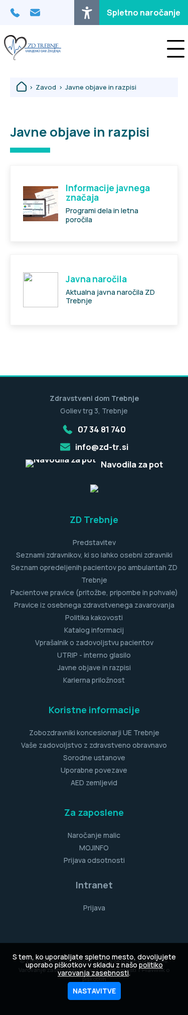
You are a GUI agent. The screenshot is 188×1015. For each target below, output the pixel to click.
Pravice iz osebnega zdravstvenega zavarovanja (94, 605)
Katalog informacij (94, 630)
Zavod (46, 87)
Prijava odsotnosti (94, 860)
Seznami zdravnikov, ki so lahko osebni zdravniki (94, 555)
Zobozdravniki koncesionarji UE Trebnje (94, 732)
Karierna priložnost (94, 680)
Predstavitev (94, 542)
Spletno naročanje (143, 12)
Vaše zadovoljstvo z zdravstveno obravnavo (94, 745)
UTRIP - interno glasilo (94, 655)
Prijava (94, 907)
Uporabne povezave (94, 770)
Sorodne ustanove (94, 757)
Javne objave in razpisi (100, 87)
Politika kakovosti (94, 617)
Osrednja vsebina (24, 6)
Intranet (94, 885)
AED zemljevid (94, 782)
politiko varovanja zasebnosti (110, 968)
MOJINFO (94, 847)
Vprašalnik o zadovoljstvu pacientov (94, 642)
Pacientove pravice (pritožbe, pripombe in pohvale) (94, 592)
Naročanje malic (94, 835)
